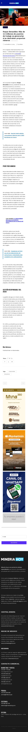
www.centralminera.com (7, 626)
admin (21, 44)
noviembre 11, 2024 (9, 44)
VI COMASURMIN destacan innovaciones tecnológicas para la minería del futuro (14, 220)
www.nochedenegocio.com (8, 643)
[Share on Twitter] (9, 358)
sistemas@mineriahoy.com (8, 705)
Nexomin (11, 599)
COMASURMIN (12, 371)
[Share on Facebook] (7, 358)
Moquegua (7, 374)
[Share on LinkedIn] (11, 358)
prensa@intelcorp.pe (6, 694)
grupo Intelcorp (14, 578)
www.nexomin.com (13, 658)
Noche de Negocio (18, 601)
